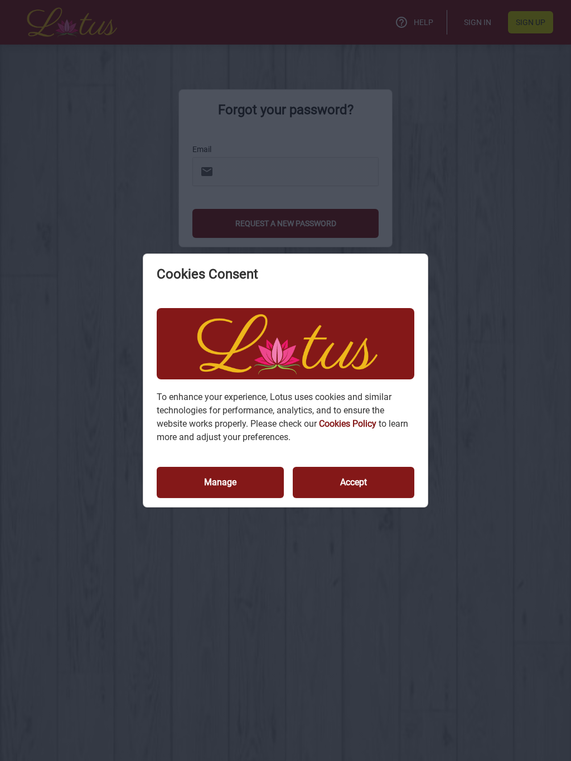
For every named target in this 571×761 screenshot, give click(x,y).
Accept (353, 482)
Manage (220, 482)
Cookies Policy (349, 423)
